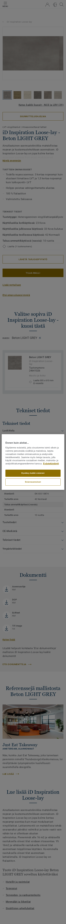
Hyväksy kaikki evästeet (33, 473)
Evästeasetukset (33, 482)
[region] (33, 462)
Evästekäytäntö (51, 464)
